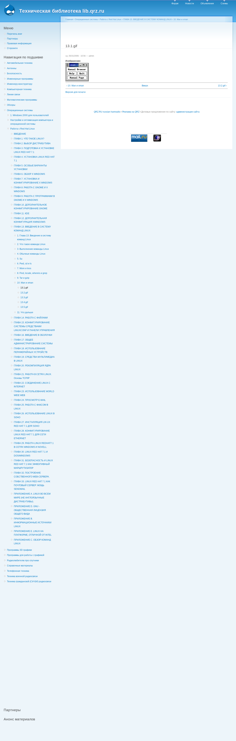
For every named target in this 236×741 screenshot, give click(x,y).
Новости (189, 3)
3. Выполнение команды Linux (33, 249)
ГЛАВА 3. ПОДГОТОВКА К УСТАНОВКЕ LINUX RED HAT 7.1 (34, 150)
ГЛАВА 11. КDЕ (21, 213)
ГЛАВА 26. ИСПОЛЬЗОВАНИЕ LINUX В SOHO (34, 415)
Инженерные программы (20, 79)
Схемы (224, 3)
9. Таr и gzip (23, 278)
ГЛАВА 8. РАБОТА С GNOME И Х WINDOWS (31, 189)
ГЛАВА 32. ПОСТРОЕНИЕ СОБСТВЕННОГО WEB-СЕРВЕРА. (31, 475)
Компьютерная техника (19, 89)
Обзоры (11, 105)
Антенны (11, 68)
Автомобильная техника (19, 63)
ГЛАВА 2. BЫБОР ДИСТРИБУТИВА (32, 143)
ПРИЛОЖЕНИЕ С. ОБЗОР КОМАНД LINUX (32, 542)
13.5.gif (24, 307)
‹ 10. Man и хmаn (75, 85)
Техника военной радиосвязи (22, 576)
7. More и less (24, 268)
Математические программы (22, 100)
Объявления (207, 3)
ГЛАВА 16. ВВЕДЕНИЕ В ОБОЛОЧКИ (33, 335)
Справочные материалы (20, 565)
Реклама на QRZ (130, 112)
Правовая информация (19, 43)
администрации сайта (187, 112)
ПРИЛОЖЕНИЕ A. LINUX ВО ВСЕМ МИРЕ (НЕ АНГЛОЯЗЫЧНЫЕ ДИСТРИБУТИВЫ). (32, 498)
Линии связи (13, 94)
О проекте (12, 48)
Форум (174, 3)
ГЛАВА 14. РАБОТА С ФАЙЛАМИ (31, 317)
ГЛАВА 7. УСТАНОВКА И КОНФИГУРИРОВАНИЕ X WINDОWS (33, 181)
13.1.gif (24, 287)
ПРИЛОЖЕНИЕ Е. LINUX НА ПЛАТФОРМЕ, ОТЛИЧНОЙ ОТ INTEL (33, 533)
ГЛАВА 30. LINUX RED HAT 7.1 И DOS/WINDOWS (31, 454)
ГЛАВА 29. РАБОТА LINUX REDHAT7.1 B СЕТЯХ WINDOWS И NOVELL (34, 445)
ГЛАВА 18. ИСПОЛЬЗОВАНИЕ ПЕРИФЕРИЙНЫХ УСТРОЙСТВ (30, 350)
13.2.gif (24, 292)
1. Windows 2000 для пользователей (29, 115)
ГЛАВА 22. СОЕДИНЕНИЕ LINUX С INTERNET (32, 385)
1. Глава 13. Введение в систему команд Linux (34, 237)
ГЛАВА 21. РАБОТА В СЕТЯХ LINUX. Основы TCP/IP (33, 376)
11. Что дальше (25, 312)
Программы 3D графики (19, 550)
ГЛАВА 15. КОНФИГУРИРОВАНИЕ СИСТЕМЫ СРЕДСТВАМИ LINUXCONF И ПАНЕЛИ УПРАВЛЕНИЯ (34, 326)
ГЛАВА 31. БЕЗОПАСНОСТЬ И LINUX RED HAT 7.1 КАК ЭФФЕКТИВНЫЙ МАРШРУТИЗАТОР (33, 464)
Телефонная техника (18, 571)
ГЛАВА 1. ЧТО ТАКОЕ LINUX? (29, 138)
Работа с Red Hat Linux (22, 128)
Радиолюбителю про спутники (23, 560)
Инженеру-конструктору (19, 84)
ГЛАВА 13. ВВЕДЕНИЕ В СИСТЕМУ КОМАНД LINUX (32, 228)
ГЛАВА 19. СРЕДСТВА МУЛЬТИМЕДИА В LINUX (34, 359)
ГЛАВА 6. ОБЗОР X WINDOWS (29, 174)
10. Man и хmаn (25, 282)
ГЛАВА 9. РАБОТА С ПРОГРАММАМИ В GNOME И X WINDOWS (34, 198)
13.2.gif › (222, 85)
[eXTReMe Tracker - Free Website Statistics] (157, 140)
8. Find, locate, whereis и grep (32, 273)
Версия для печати (75, 92)
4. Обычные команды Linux (31, 254)
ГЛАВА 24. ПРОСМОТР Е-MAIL (30, 400)
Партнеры (12, 38)
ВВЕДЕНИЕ (20, 134)
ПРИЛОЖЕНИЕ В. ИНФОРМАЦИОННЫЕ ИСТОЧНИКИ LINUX (32, 522)
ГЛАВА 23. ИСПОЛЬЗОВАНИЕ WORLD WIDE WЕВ (34, 393)
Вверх (145, 85)
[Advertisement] (31, 643)
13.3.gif (24, 297)
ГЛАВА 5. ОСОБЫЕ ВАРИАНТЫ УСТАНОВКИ (30, 167)
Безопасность (14, 73)
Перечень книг (14, 34)
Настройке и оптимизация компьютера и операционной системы (31, 122)
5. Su (19, 258)
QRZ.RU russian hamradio (107, 112)
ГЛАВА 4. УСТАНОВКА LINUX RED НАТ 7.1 (34, 159)
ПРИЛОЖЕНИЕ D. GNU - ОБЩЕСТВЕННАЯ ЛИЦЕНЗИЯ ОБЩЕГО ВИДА (30, 510)
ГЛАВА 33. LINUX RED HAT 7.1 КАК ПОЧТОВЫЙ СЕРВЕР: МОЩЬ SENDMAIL (32, 485)
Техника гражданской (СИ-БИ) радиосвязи (29, 581)
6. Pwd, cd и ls (24, 263)
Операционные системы (20, 110)
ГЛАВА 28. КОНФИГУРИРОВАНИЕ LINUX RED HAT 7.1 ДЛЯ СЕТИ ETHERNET (32, 435)
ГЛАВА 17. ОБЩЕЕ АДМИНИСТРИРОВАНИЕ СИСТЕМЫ (33, 342)
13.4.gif (24, 302)
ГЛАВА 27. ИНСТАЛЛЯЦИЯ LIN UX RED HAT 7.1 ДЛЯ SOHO (32, 424)
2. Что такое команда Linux (31, 244)
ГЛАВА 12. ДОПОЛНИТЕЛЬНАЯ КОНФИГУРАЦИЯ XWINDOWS (30, 220)
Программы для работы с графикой (25, 555)
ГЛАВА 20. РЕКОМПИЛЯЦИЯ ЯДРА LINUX (32, 367)
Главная (69, 19)
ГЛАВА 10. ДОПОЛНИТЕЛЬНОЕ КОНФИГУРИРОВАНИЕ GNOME (30, 207)
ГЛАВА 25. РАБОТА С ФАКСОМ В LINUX (31, 407)
